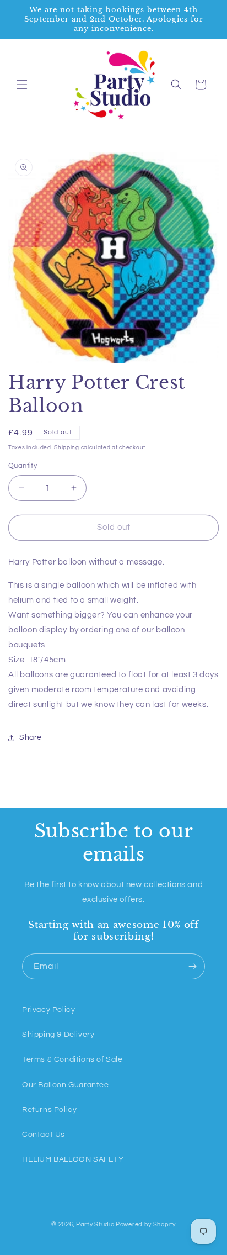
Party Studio (95, 1224)
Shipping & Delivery (58, 1034)
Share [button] (30, 737)
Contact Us (43, 1134)
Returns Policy (49, 1110)
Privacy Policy (48, 1010)
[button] (22, 84)
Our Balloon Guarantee (65, 1085)
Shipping (66, 447)
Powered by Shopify (146, 1224)
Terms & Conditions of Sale (72, 1059)
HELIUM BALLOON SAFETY (73, 1159)
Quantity (22, 466)
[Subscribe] (192, 966)
